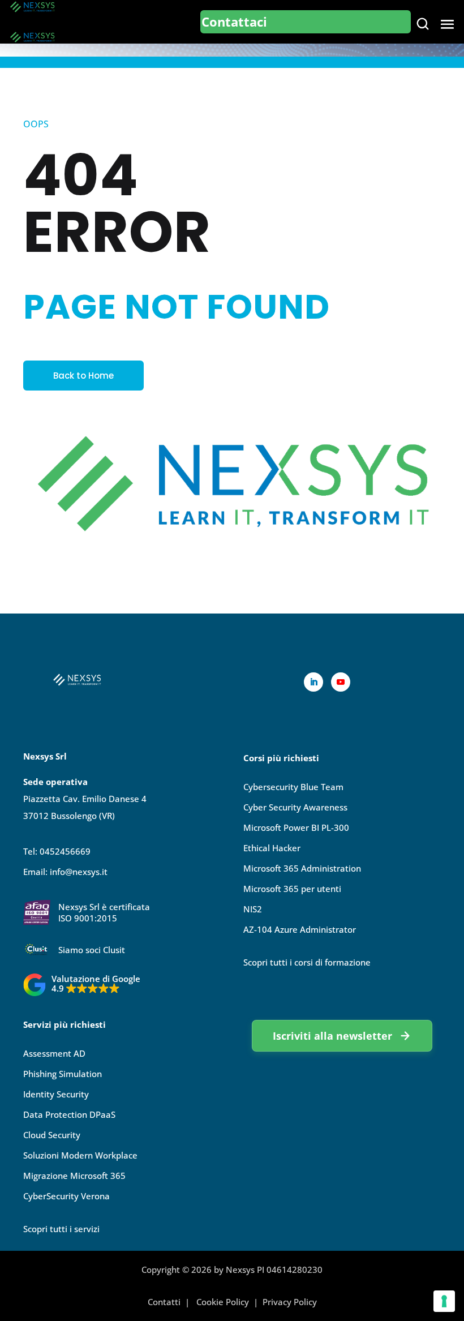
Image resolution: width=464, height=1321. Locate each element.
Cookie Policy (222, 1301)
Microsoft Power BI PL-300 (296, 827)
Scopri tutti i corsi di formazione (307, 962)
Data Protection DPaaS (69, 1114)
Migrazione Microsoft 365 (74, 1175)
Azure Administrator (299, 929)
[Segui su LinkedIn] (313, 682)
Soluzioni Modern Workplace (80, 1155)
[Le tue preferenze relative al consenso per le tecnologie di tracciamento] (444, 1301)
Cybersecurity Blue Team (293, 786)
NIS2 (252, 909)
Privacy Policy (290, 1301)
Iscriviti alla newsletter (332, 1035)
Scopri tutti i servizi (61, 1228)
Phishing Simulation (62, 1073)
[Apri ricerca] (422, 23)
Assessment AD (54, 1053)
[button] (81, 984)
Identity (56, 1094)
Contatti (164, 1301)
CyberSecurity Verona (66, 1196)
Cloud (51, 1134)
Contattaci (234, 21)
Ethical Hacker (271, 847)
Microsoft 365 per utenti (292, 888)
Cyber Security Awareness (295, 807)
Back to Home (83, 375)
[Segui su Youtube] (340, 682)
